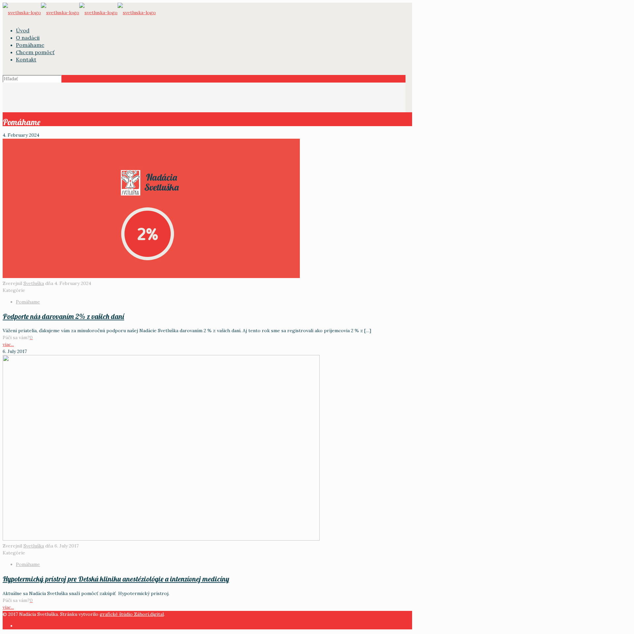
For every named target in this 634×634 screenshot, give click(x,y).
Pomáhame (28, 302)
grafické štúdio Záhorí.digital (132, 614)
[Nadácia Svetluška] (79, 12)
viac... (8, 344)
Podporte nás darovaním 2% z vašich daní (63, 316)
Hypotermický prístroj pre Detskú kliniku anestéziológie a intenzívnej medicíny (116, 578)
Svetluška (33, 283)
